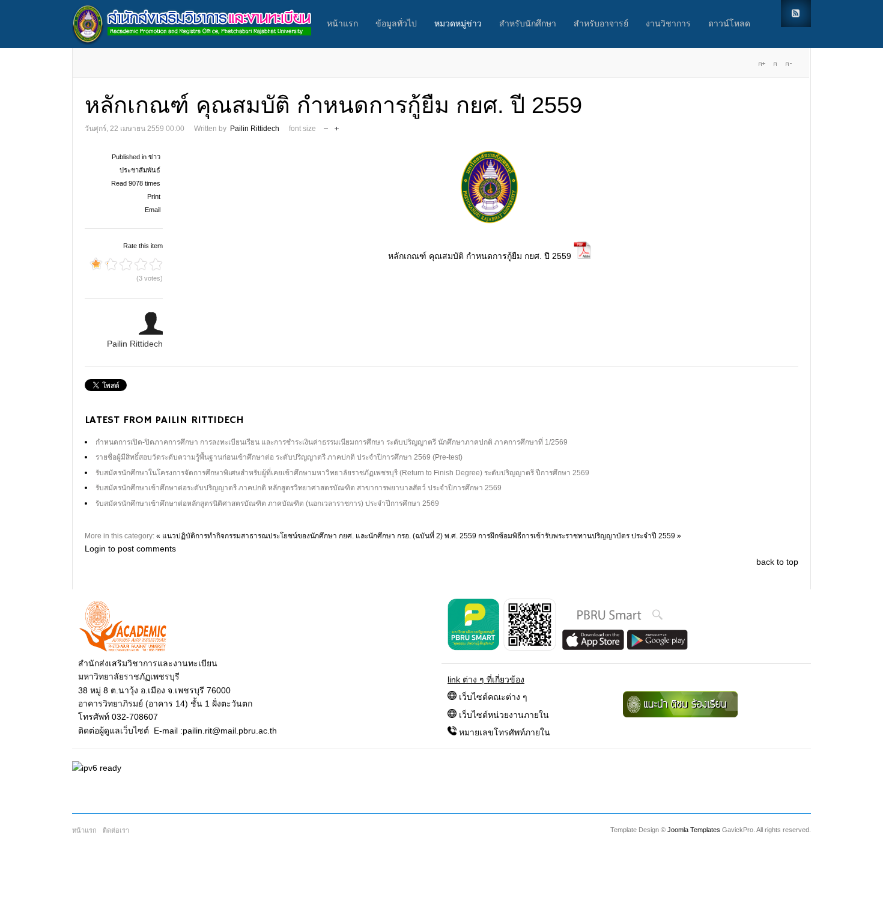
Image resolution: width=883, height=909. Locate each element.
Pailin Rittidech (254, 128)
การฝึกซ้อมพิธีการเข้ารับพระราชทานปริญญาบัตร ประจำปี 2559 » (579, 536)
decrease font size (325, 125)
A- (788, 63)
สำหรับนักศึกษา (527, 24)
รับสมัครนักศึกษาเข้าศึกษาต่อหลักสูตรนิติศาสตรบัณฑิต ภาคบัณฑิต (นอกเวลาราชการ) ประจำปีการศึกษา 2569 (267, 503)
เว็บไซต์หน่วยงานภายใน (504, 715)
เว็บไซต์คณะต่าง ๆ (493, 697)
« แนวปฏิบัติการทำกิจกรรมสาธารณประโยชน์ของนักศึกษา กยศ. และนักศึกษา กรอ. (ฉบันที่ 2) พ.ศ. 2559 (316, 536)
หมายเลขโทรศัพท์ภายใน (504, 732)
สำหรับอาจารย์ (601, 24)
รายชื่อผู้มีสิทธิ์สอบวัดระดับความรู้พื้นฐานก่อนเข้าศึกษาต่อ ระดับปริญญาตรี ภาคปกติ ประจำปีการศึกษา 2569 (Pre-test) (279, 457)
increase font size (336, 125)
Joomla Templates (693, 829)
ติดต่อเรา (116, 830)
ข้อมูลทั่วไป (396, 24)
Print (153, 196)
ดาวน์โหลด (729, 24)
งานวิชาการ (668, 24)
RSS (796, 13)
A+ (761, 63)
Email (152, 209)
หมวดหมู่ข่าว (458, 24)
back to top (777, 562)
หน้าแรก (342, 24)
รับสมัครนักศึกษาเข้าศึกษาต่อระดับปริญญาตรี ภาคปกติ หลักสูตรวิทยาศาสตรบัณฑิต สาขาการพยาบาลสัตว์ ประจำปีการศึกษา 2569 (299, 488)
